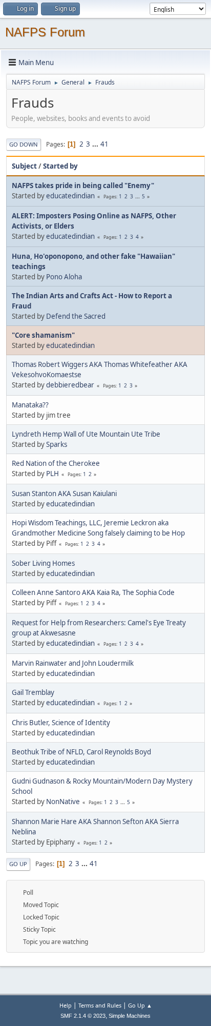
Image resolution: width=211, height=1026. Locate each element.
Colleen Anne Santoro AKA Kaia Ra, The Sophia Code (93, 592)
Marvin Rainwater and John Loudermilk (73, 663)
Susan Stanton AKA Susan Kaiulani (64, 493)
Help (65, 1005)
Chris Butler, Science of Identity (61, 722)
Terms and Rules (99, 1005)
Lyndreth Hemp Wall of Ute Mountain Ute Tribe (86, 434)
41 (104, 144)
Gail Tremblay (33, 692)
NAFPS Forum (45, 32)
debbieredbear (70, 384)
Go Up (18, 864)
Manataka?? (30, 404)
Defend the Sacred (76, 316)
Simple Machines (130, 1016)
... (96, 144)
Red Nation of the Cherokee (56, 463)
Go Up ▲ (140, 1005)
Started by (60, 166)
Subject (24, 166)
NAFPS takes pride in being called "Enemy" (83, 185)
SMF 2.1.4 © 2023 (83, 1016)
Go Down (23, 144)
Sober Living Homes (43, 563)
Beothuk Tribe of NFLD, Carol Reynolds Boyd (81, 751)
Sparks (56, 444)
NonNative (63, 801)
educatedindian (70, 195)
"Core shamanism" (43, 335)
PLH (52, 473)
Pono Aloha (64, 276)
